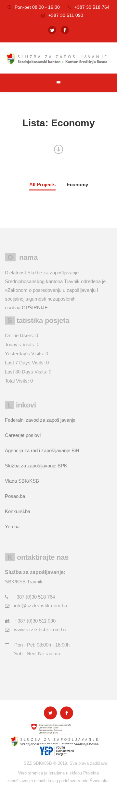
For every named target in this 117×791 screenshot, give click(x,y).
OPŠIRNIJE (35, 307)
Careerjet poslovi (23, 435)
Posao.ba (15, 496)
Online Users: (20, 335)
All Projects (42, 184)
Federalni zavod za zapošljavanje (40, 420)
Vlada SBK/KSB (22, 481)
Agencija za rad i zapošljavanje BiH (42, 450)
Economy (77, 184)
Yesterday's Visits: (25, 353)
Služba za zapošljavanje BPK (36, 465)
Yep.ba (12, 526)
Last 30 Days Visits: (27, 371)
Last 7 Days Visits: (25, 362)
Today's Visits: (21, 344)
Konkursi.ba (17, 511)
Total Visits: (17, 381)
